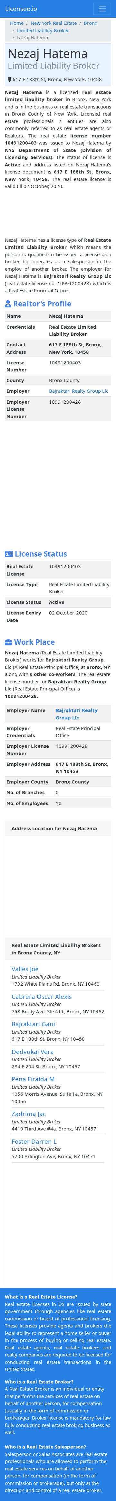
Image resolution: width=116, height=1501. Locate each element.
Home (17, 23)
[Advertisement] (58, 218)
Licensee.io (21, 9)
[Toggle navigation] (102, 9)
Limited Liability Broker (43, 30)
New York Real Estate (54, 23)
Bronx (90, 23)
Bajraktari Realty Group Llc (78, 391)
